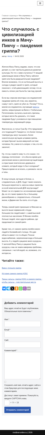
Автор (10, 56)
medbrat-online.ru (20, 432)
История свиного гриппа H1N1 (15, 273)
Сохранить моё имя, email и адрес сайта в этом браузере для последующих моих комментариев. (22, 388)
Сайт (6, 340)
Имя (6, 319)
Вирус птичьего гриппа (11, 268)
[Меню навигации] (40, 3)
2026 (30, 432)
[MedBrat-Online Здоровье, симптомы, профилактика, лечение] (9, 3)
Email (7, 330)
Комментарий (10, 350)
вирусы (36, 107)
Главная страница (9, 16)
